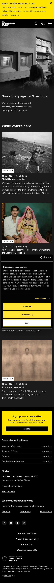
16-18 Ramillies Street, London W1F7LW (19, 477)
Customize (25, 315)
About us (6, 512)
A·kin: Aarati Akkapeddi (13, 388)
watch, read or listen (13, 107)
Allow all (27, 306)
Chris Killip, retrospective (13, 179)
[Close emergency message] (51, 3)
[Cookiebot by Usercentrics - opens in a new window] (40, 258)
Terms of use (27, 545)
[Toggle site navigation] (50, 23)
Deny (27, 323)
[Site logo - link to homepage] (9, 23)
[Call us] (43, 23)
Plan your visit (8, 492)
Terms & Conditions (27, 534)
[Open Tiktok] (24, 523)
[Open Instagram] (4, 523)
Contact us (25, 512)
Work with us (46, 512)
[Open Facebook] (17, 523)
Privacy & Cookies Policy (27, 539)
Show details (40, 298)
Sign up (27, 429)
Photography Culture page (14, 111)
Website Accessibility (27, 550)
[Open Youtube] (11, 523)
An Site (8, 576)
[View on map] (36, 23)
